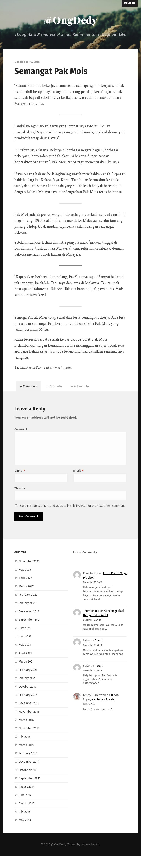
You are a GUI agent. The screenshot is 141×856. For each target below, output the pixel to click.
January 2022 (27, 603)
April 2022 (25, 578)
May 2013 (25, 820)
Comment (20, 429)
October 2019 (27, 686)
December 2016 (29, 703)
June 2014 (25, 795)
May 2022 (25, 569)
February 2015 (28, 753)
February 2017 (28, 695)
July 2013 (24, 811)
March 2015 (26, 745)
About (99, 640)
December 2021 (29, 611)
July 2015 (24, 736)
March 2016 (26, 720)
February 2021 (28, 670)
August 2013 (26, 803)
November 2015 (29, 728)
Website (19, 488)
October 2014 (27, 770)
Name (19, 471)
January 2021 (27, 678)
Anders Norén (90, 844)
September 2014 (30, 778)
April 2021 (25, 653)
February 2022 (28, 594)
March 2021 (26, 661)
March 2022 (26, 586)
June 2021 (25, 636)
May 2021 (25, 644)
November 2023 (29, 561)
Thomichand (91, 611)
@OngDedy (70, 19)
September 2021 (29, 619)
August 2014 (27, 786)
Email (78, 471)
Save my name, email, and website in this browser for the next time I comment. (73, 506)
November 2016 (29, 711)
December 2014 (29, 761)
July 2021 (24, 628)
